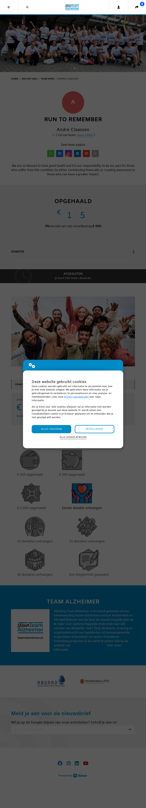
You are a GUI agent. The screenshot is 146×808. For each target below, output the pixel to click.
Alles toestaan (51, 429)
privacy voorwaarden (76, 396)
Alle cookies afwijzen (73, 437)
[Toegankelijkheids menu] (142, 4)
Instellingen (94, 429)
